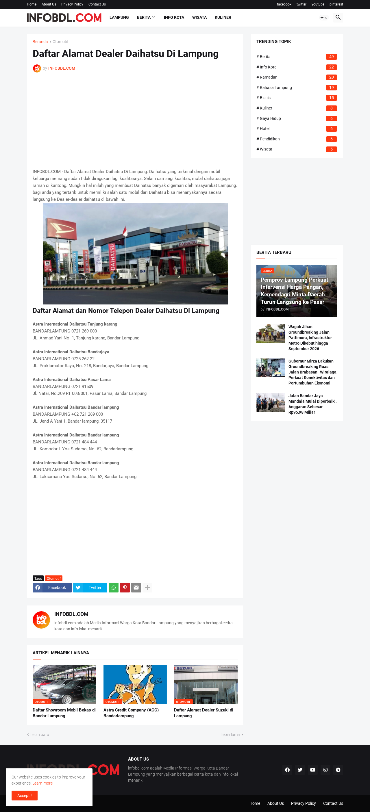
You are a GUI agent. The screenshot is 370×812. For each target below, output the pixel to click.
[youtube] (313, 770)
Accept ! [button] (24, 795)
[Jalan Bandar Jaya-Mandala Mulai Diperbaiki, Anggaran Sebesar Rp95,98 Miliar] (270, 402)
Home (31, 4)
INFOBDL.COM (71, 614)
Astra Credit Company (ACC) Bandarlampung (131, 712)
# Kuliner (294, 108)
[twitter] (300, 770)
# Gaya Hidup (294, 118)
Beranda (40, 42)
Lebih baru (39, 734)
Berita (144, 17)
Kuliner (223, 17)
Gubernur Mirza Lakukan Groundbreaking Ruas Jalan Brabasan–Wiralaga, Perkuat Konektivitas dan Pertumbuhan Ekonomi (312, 372)
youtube (318, 4)
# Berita (295, 56)
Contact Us (97, 4)
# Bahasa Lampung (295, 87)
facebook (284, 4)
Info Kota (174, 17)
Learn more (42, 783)
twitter (301, 4)
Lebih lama (230, 734)
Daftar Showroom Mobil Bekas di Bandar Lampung (64, 712)
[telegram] (338, 770)
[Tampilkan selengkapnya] (147, 587)
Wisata (199, 17)
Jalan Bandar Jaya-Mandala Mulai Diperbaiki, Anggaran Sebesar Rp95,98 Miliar (312, 404)
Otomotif (61, 42)
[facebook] (287, 770)
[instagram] (325, 770)
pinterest (336, 4)
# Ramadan (295, 77)
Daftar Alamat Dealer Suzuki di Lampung (203, 712)
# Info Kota (295, 67)
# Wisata (294, 149)
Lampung (119, 17)
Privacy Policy (72, 4)
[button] (324, 18)
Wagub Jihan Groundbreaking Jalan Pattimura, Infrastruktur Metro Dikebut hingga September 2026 (310, 337)
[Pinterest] (125, 587)
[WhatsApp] (114, 587)
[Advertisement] (135, 120)
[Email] (136, 587)
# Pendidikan (294, 139)
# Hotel (294, 128)
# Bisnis (295, 97)
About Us (49, 4)
